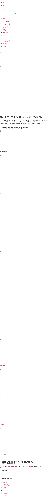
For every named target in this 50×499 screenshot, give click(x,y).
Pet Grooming (8, 26)
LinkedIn (5, 490)
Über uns (5, 27)
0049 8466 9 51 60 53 (12, 466)
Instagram (5, 488)
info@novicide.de (28, 466)
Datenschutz (6, 482)
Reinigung (7, 23)
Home (4, 18)
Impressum (5, 481)
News (4, 29)
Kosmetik (7, 24)
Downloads (5, 32)
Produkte (5, 19)
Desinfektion (8, 21)
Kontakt (4, 30)
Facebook (5, 487)
